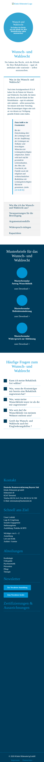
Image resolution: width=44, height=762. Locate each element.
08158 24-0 (14, 498)
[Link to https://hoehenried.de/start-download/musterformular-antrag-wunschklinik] (22, 272)
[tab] (22, 80)
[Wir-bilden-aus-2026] (32, 633)
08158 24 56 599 (30, 498)
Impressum (15, 760)
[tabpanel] (22, 143)
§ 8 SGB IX (19, 190)
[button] (22, 382)
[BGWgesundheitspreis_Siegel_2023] (12, 652)
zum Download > (22, 288)
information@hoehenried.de (21, 501)
